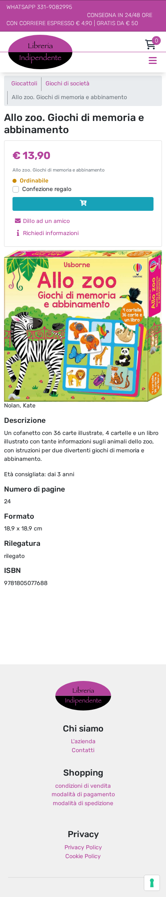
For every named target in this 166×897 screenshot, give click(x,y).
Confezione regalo (46, 190)
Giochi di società (67, 84)
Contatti (83, 751)
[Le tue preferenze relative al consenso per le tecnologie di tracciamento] (152, 883)
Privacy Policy (83, 848)
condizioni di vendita (83, 786)
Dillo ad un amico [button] (45, 221)
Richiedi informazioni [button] (50, 234)
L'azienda (83, 742)
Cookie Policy (83, 857)
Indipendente (26, 56)
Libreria (18, 39)
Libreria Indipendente (83, 696)
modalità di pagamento (83, 795)
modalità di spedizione (83, 804)
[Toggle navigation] (153, 60)
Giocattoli (24, 84)
